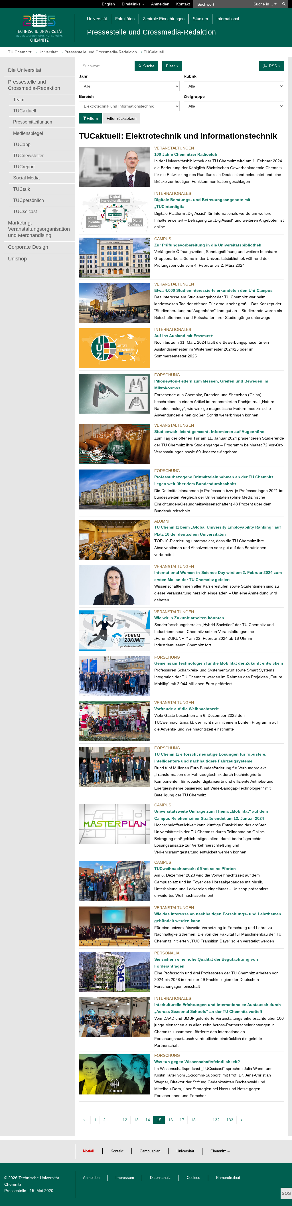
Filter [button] (171, 66)
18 (193, 1120)
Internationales (172, 193)
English (108, 4)
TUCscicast (25, 211)
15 (160, 1121)
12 (125, 1120)
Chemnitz (218, 1151)
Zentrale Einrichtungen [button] (163, 18)
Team (18, 99)
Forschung (167, 375)
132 (216, 1120)
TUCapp (22, 144)
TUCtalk (21, 189)
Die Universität (24, 70)
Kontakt (183, 4)
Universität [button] (97, 18)
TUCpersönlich (28, 200)
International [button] (227, 18)
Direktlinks (131, 4)
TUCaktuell (24, 110)
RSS (273, 66)
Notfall (88, 1151)
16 (170, 1120)
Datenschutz (160, 1178)
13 (136, 1120)
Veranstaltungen (174, 148)
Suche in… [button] (264, 4)
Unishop (17, 259)
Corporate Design (28, 247)
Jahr (83, 76)
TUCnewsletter (28, 155)
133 (229, 1120)
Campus (162, 238)
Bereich (86, 96)
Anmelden (160, 4)
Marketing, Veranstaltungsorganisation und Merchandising (39, 229)
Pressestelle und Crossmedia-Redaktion (34, 85)
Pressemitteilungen (32, 121)
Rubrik (190, 76)
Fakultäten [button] (125, 18)
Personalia (166, 953)
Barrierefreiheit (228, 1178)
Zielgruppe (194, 96)
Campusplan (150, 1151)
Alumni (161, 521)
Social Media (26, 177)
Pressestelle (15, 1190)
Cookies (193, 1178)
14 (147, 1120)
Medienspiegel (28, 133)
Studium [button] (200, 18)
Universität (185, 1151)
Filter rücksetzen (122, 118)
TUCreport (24, 166)
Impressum (124, 1178)
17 (182, 1120)
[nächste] (242, 1120)
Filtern (92, 118)
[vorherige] (85, 1120)
